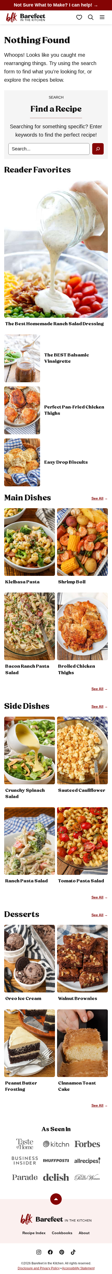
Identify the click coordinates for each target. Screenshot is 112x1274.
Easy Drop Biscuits (66, 462)
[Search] (90, 17)
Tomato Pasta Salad (81, 881)
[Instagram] (39, 1252)
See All (97, 498)
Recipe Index (34, 1233)
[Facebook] (50, 1252)
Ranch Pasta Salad (26, 881)
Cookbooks (62, 1233)
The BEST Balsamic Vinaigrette (66, 358)
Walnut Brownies (77, 999)
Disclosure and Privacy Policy (39, 1268)
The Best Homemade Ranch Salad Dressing (54, 324)
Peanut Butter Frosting (21, 1086)
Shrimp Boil (71, 582)
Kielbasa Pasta (22, 582)
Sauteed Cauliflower (81, 790)
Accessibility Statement (78, 1268)
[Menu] (102, 17)
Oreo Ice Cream (23, 999)
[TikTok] (73, 1252)
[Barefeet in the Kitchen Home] (25, 17)
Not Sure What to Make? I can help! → (56, 5)
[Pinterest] (61, 1252)
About (84, 1233)
